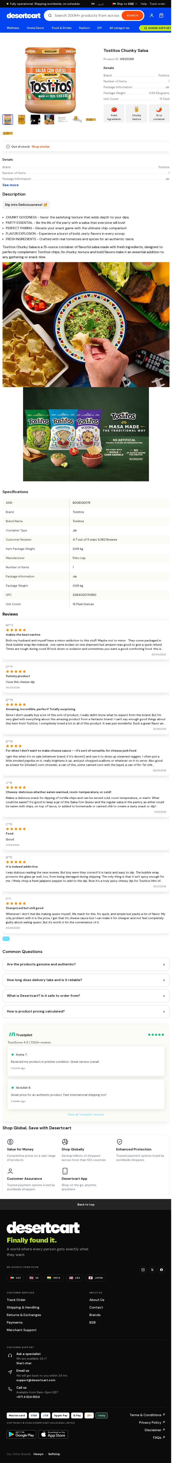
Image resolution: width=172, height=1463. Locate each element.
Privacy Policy (152, 1422)
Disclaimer (155, 1430)
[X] (152, 1270)
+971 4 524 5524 (28, 1397)
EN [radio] (93, 3)
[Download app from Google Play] (21, 1434)
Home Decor (35, 28)
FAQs (159, 1437)
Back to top (86, 1204)
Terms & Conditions (147, 1415)
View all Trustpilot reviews (86, 1114)
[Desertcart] (23, 15)
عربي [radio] (101, 4)
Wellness (13, 28)
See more (11, 185)
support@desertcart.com (35, 1380)
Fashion (84, 28)
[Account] (152, 15)
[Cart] (161, 15)
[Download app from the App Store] (53, 1434)
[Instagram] (143, 1270)
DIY (99, 28)
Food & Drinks (62, 28)
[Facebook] (161, 1270)
